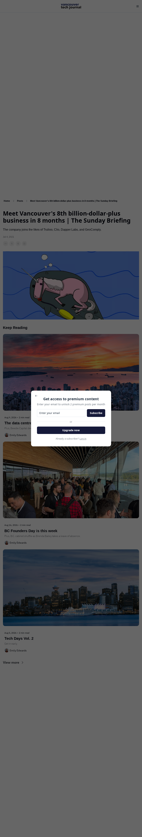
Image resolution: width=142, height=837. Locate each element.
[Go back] (36, 396)
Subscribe (96, 413)
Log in (83, 438)
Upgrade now (71, 430)
